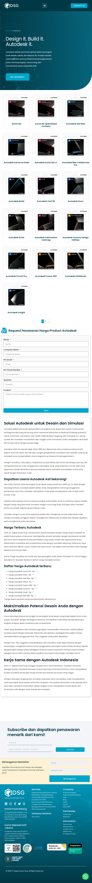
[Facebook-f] (15, 803)
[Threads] (24, 803)
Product (7, 390)
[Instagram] (10, 803)
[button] (45, 6)
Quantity (7, 380)
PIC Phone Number (12, 370)
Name (6, 339)
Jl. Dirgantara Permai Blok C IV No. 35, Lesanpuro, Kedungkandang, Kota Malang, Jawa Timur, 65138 (16, 815)
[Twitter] (19, 803)
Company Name (11, 349)
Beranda (9, 31)
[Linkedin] (6, 803)
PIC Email (7, 359)
